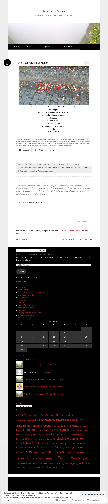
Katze (69, 434)
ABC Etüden (22, 285)
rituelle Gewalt (23, 310)
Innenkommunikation (44, 434)
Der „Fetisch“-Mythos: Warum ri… (51, 365)
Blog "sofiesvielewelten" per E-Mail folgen (35, 254)
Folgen (21, 271)
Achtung (29, 168)
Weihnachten (28, 467)
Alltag (20, 414)
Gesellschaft (83, 430)
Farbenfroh (56, 168)
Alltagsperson (29, 415)
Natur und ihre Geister (45, 164)
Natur (35, 171)
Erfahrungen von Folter (26, 295)
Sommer (40, 458)
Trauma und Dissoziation (27, 315)
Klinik (74, 434)
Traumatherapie (23, 463)
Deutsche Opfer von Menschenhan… (53, 379)
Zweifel (52, 467)
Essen (79, 426)
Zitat (41, 467)
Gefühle (63, 430)
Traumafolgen (79, 458)
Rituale (41, 452)
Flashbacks (31, 430)
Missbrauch (48, 439)
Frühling (40, 430)
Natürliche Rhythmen (25, 171)
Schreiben (76, 452)
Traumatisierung (36, 463)
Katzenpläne (22, 239)
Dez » (23, 356)
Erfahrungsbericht (42, 425)
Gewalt (19, 434)
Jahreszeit (78, 168)
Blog (56, 415)
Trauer (54, 459)
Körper (18, 439)
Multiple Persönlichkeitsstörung (34, 443)
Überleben (59, 467)
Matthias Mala (29, 387)
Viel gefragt (45, 47)
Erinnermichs (23, 297)
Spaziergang (50, 171)
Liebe (31, 439)
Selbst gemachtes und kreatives (29, 313)
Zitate (46, 467)
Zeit (37, 467)
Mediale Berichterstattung (27, 305)
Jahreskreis (22, 303)
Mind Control (38, 439)
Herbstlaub (70, 168)
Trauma (64, 458)
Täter (56, 463)
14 (75, 337)
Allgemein (32, 164)
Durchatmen (46, 168)
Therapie (48, 458)
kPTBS (84, 434)
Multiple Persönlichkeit (69, 438)
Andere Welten (23, 290)
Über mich (30, 47)
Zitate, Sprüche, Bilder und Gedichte (66, 164)
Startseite (15, 47)
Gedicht (57, 430)
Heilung (27, 434)
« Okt (18, 356)
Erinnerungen (69, 425)
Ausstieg (37, 415)
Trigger (45, 463)
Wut (34, 467)
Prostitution (20, 452)
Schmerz (69, 452)
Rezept (36, 452)
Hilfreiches (22, 300)
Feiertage (85, 426)
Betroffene (50, 415)
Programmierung (79, 447)
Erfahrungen (24, 425)
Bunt (39, 168)
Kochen (78, 434)
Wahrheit (19, 467)
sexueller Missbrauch (26, 458)
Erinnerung (57, 426)
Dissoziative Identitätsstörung (59, 420)
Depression (63, 415)
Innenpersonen (59, 434)
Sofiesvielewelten (30, 365)
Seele (82, 452)
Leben (85, 168)
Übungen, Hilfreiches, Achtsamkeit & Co (32, 292)
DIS (71, 414)
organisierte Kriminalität (26, 447)
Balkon (43, 415)
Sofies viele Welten (54, 11)
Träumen (51, 463)
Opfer (61, 444)
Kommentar (82, 222)
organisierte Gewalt (74, 443)
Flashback (20, 430)
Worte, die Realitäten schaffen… (77, 239)
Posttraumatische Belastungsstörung (55, 447)
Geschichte (72, 430)
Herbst (63, 168)
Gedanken (48, 430)
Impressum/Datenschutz (67, 47)
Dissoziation (25, 420)
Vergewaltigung (68, 463)
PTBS (29, 452)
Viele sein (84, 463)
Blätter (35, 168)
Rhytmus (41, 171)
